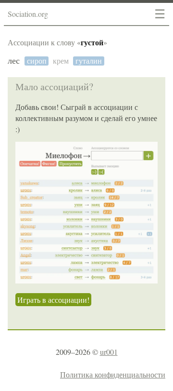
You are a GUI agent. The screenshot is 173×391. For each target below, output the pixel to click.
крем (61, 61)
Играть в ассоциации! (53, 300)
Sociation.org (28, 13)
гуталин (88, 61)
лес (14, 61)
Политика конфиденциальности (112, 374)
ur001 (109, 352)
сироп (37, 61)
